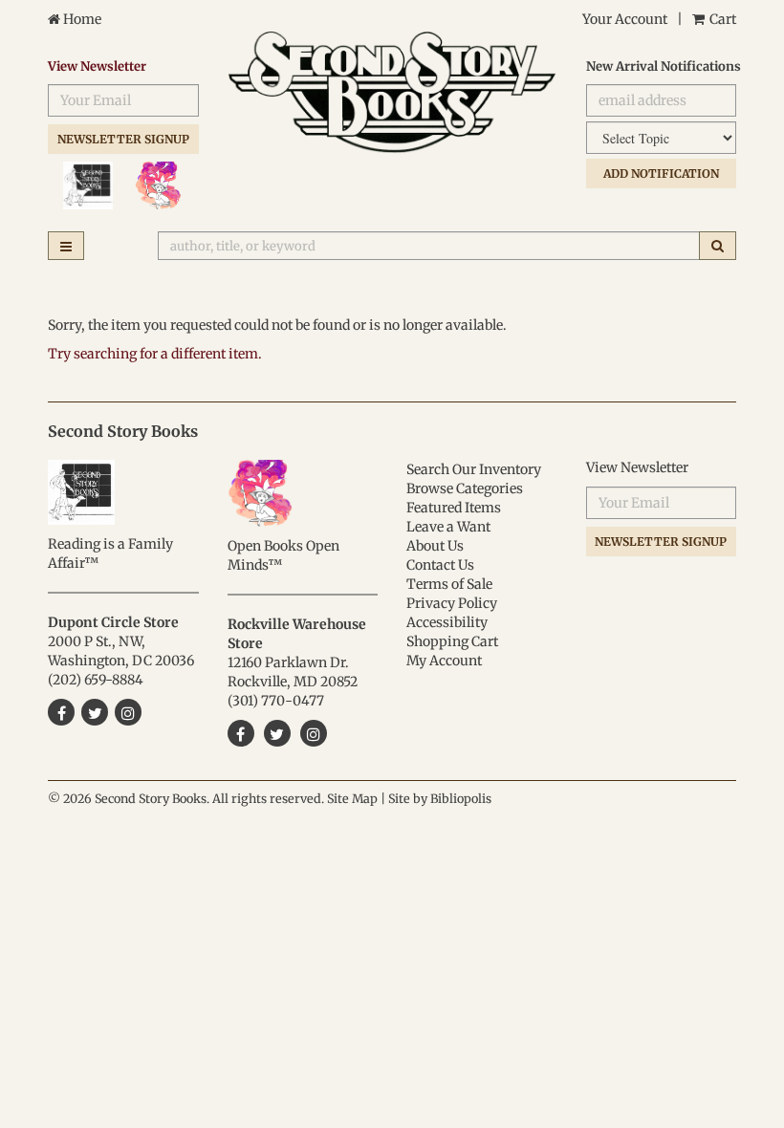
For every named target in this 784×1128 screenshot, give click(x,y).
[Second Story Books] (392, 92)
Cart (721, 19)
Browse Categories (464, 488)
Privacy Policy (451, 603)
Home (80, 19)
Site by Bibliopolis (439, 799)
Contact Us (440, 565)
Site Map (352, 799)
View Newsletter (97, 66)
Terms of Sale (449, 584)
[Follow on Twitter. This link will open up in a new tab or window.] (277, 733)
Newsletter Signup (123, 139)
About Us (435, 545)
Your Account (624, 19)
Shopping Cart (452, 641)
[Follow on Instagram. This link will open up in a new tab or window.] (313, 733)
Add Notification (661, 173)
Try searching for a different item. (155, 353)
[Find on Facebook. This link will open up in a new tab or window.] (241, 733)
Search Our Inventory (473, 469)
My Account (444, 660)
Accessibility (447, 622)
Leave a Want (448, 526)
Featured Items (453, 507)
